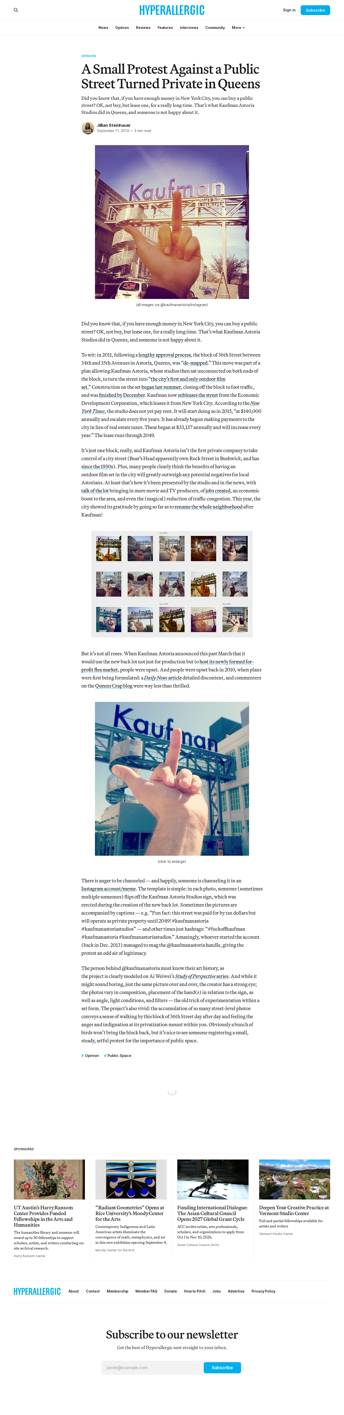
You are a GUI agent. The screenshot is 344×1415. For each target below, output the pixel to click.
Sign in (289, 10)
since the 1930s (97, 466)
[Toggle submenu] (244, 27)
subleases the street (198, 395)
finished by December (122, 395)
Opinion (88, 56)
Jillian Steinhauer (114, 125)
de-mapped (195, 363)
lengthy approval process (165, 355)
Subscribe (315, 10)
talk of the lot (95, 490)
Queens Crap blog (113, 685)
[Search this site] (15, 10)
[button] (236, 27)
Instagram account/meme (108, 888)
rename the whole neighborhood (209, 506)
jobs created (217, 490)
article (163, 677)
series (201, 976)
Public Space (119, 1055)
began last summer (161, 387)
